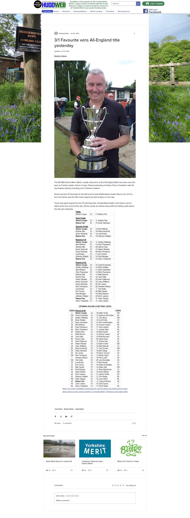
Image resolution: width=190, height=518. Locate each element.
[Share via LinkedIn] (66, 416)
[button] (80, 11)
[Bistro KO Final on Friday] (131, 448)
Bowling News (69, 409)
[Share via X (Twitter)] (61, 416)
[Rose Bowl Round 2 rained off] (59, 448)
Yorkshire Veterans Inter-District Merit (92, 462)
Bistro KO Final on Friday (128, 461)
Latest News (79, 409)
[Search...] (138, 4)
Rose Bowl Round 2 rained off (59, 461)
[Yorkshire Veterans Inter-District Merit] (95, 448)
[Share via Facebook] (55, 416)
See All (144, 435)
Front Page (58, 409)
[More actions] (134, 33)
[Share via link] (71, 416)
